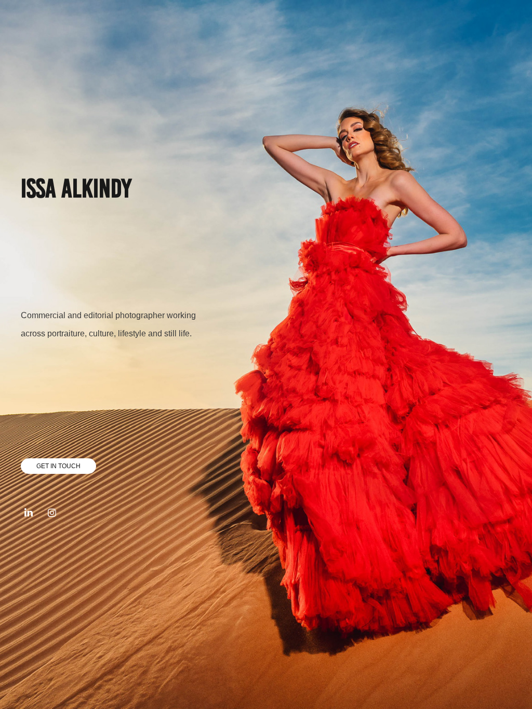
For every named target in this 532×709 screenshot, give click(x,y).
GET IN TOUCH (58, 466)
